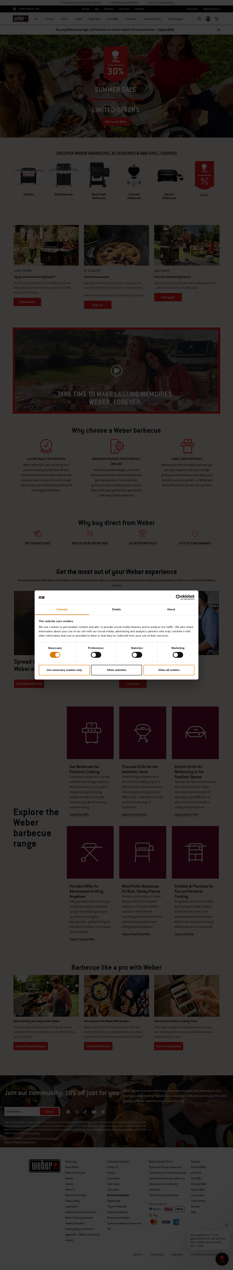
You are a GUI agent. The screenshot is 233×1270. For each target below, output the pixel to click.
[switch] (96, 655)
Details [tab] (116, 609)
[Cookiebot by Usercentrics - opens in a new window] (178, 597)
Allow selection (116, 669)
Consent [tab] (61, 609)
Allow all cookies (169, 669)
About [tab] (171, 609)
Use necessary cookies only (64, 669)
